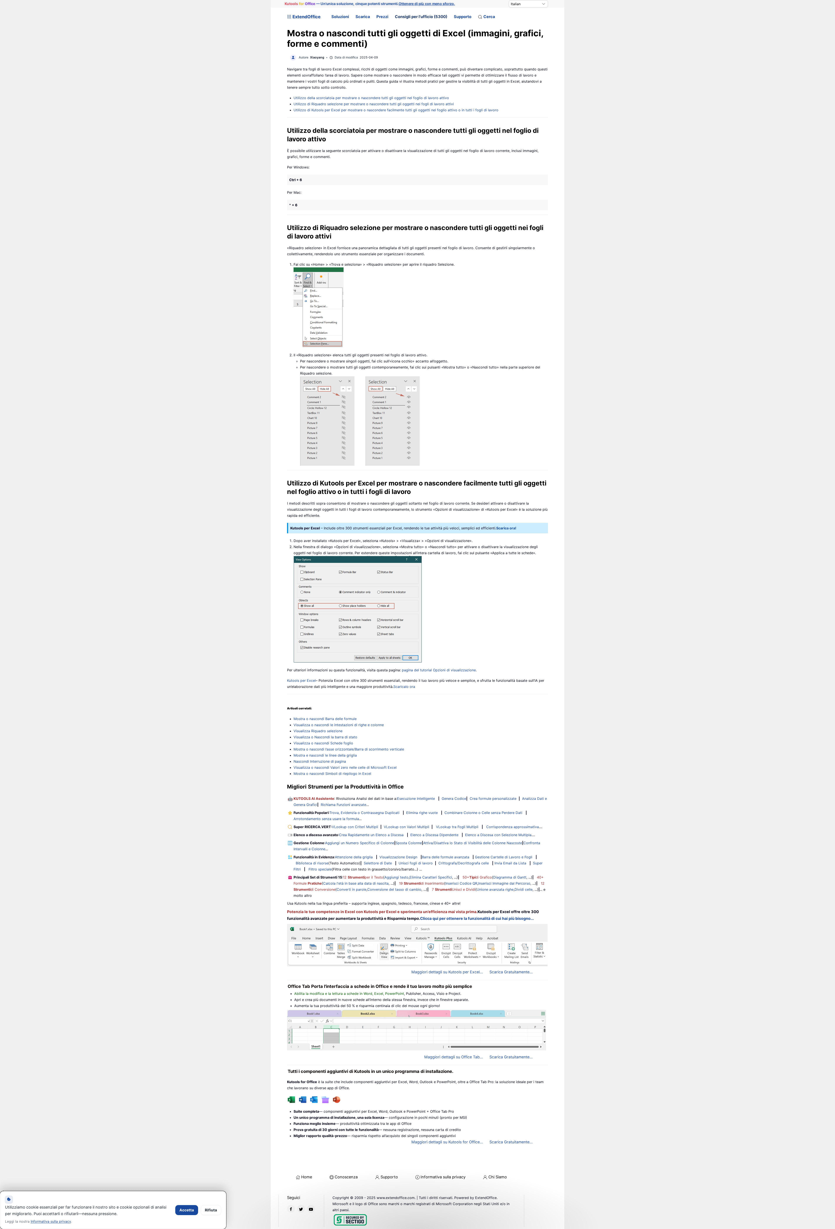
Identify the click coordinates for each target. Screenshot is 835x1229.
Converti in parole (351, 889)
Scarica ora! (506, 528)
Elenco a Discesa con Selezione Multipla (498, 835)
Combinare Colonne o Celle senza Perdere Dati (483, 812)
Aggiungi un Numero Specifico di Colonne (359, 843)
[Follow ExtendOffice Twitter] (301, 1209)
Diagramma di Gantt (509, 877)
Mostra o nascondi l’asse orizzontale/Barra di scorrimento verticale (349, 749)
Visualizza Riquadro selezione (318, 731)
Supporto (462, 16)
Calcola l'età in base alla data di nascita (356, 883)
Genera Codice (454, 798)
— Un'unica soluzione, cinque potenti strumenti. (370, 4)
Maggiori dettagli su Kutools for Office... (447, 1142)
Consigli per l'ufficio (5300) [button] (421, 16)
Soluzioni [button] (340, 16)
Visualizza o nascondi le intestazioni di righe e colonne (339, 725)
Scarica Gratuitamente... (511, 972)
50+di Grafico (477, 877)
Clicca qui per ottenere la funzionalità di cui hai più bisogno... (477, 918)
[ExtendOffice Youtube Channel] (311, 1209)
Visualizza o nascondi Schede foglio (323, 743)
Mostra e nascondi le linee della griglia (325, 755)
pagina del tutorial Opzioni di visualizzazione (439, 670)
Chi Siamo (497, 1177)
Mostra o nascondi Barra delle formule (325, 719)
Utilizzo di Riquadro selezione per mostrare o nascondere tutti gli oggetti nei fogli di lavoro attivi (374, 104)
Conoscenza (346, 1177)
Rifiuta (211, 1210)
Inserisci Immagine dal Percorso (504, 883)
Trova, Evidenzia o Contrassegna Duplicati (364, 812)
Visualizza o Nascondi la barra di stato (325, 737)
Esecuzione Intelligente (416, 798)
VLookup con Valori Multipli (406, 827)
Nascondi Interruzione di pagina (320, 761)
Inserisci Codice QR (461, 883)
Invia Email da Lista (510, 863)
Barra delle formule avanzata (445, 857)
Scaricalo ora (404, 686)
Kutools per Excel (301, 680)
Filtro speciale (320, 869)
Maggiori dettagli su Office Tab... (453, 1057)
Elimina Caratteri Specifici (430, 877)
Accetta (186, 1210)
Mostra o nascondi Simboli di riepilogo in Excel (332, 773)
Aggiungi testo (396, 877)
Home (306, 1177)
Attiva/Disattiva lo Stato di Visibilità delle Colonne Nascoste (472, 843)
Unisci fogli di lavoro (416, 863)
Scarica (363, 16)
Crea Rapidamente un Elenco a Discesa (371, 835)
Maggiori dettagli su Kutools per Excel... (447, 972)
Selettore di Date (378, 863)
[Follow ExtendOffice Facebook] (291, 1209)
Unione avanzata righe (495, 889)
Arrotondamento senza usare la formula (326, 819)
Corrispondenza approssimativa (512, 827)
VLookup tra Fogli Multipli (457, 827)
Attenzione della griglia (354, 857)
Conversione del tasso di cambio (394, 889)
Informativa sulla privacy (443, 1177)
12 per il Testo (363, 877)
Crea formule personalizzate (493, 798)
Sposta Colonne (409, 843)
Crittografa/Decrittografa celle (463, 863)
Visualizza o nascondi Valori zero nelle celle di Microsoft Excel (345, 767)
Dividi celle (523, 889)
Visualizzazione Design (398, 857)
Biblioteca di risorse (312, 863)
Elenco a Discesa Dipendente (434, 835)
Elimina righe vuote (422, 812)
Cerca (489, 16)
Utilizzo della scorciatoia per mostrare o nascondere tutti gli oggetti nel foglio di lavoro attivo (371, 98)
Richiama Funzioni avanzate (343, 804)
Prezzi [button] (382, 16)
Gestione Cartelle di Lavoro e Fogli (503, 857)
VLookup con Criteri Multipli (355, 827)
